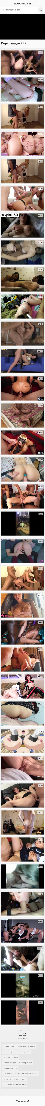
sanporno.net (22, 4)
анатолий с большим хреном (15, 1084)
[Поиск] (40, 9)
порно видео (22, 1033)
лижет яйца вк (9, 1051)
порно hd (22, 1035)
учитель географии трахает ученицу (18, 1062)
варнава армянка (10, 1068)
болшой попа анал (11, 1057)
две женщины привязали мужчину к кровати (21, 1073)
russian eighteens (23, 1051)
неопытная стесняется (26, 1046)
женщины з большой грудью (14, 1079)
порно (22, 1030)
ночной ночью (9, 1046)
